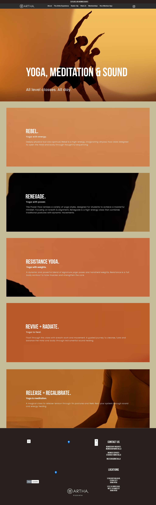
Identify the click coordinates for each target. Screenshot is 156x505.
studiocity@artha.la (113, 455)
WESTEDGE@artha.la (114, 459)
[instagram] (134, 6)
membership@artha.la (113, 449)
